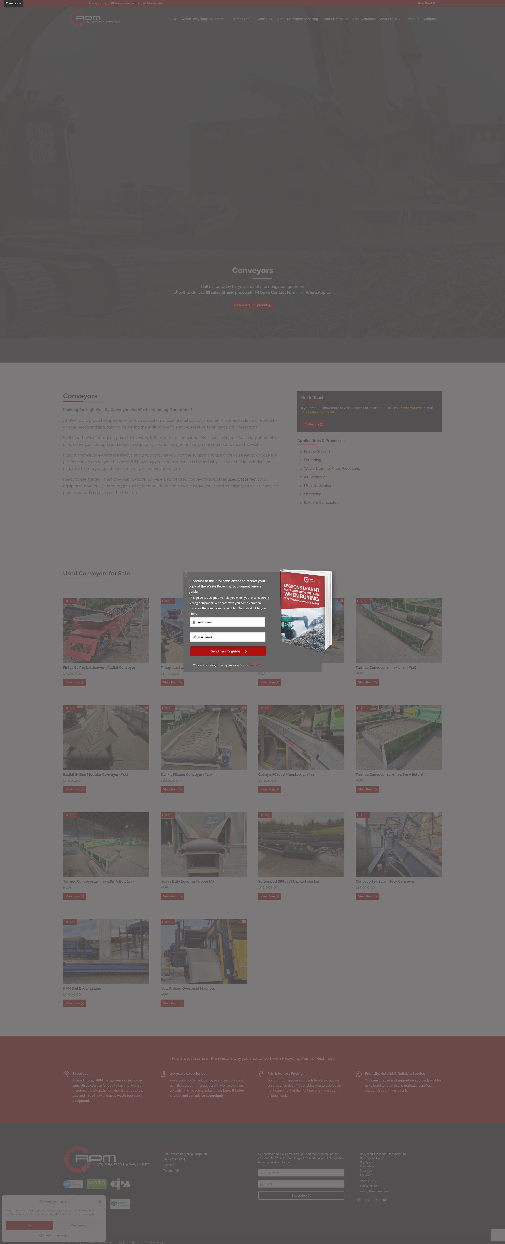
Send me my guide (226, 651)
